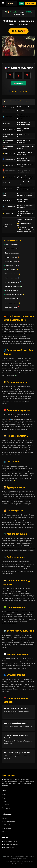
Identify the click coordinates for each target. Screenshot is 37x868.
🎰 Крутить (18, 83)
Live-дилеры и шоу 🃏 (12, 265)
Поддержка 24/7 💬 (11, 299)
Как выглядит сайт (11, 249)
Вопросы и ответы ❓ (12, 307)
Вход (21, 3)
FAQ (3, 831)
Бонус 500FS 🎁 (18, 31)
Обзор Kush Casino (11, 245)
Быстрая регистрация (12, 253)
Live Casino (5, 804)
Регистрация (30, 3)
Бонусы (4, 798)
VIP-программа (6, 828)
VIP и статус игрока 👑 (12, 274)
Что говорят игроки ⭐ (12, 303)
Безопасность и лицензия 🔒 (14, 294)
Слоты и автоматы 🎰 (12, 261)
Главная (4, 794)
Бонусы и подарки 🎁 (12, 257)
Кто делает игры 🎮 (11, 290)
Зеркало (4, 818)
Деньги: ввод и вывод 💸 (13, 286)
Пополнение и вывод (8, 821)
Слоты (4, 801)
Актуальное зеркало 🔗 (13, 282)
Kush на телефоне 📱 (12, 278)
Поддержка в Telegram (11, 844)
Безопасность (6, 825)
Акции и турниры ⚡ (11, 270)
